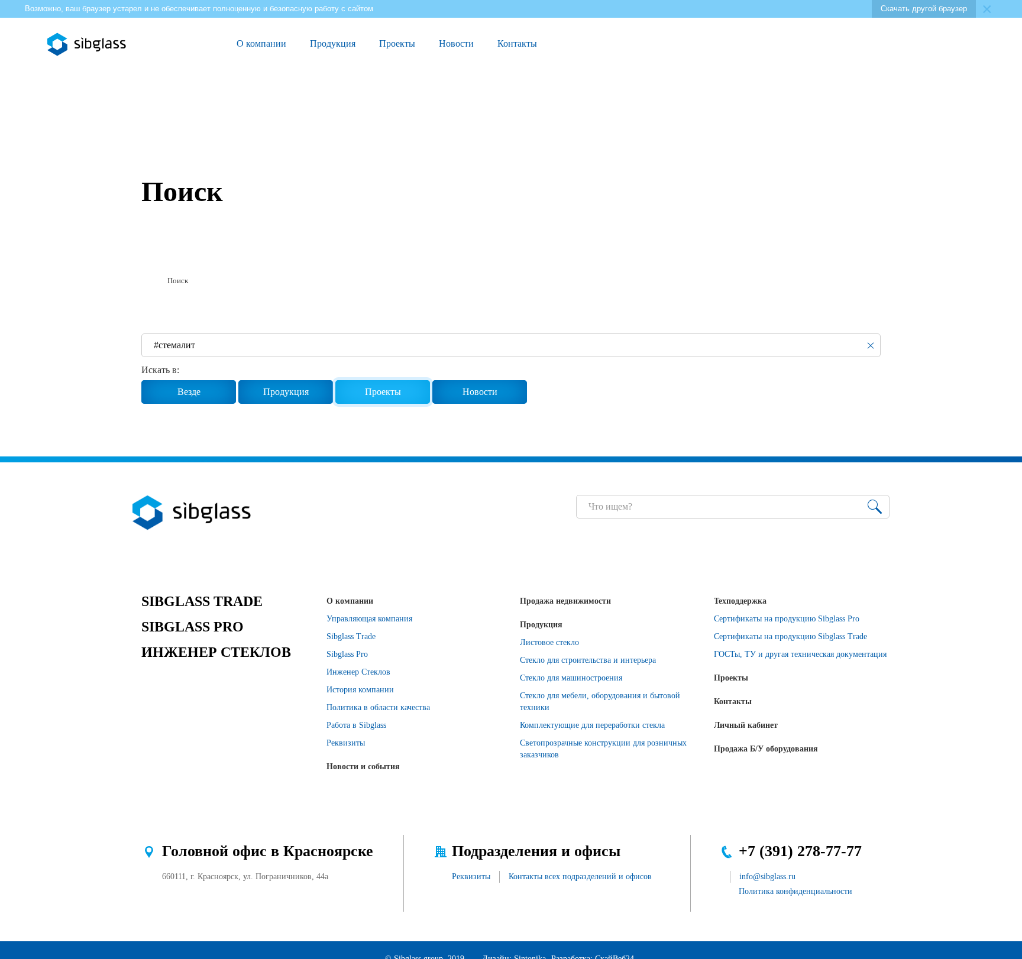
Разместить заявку (848, 44)
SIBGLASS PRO (192, 626)
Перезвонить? (821, 44)
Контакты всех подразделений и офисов (580, 876)
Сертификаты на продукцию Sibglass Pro (786, 618)
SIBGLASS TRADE (202, 601)
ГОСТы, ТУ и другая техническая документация (800, 654)
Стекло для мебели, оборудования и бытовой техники (600, 701)
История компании (360, 689)
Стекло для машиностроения (571, 677)
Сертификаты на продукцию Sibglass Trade (790, 636)
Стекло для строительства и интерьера (588, 660)
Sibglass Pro (347, 654)
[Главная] (146, 281)
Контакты (517, 43)
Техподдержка (740, 601)
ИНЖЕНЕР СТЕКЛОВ (216, 652)
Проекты (397, 43)
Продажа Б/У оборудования (766, 748)
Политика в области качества (378, 707)
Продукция (332, 43)
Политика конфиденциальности (795, 891)
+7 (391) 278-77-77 (800, 851)
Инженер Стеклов (358, 672)
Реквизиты (345, 742)
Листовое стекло (549, 642)
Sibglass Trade (351, 636)
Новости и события (363, 766)
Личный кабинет (746, 725)
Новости (456, 43)
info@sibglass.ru (767, 876)
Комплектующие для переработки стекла (592, 725)
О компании (261, 43)
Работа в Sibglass (356, 725)
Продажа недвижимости (565, 601)
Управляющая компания (369, 618)
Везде (188, 392)
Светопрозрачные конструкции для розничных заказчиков (603, 748)
